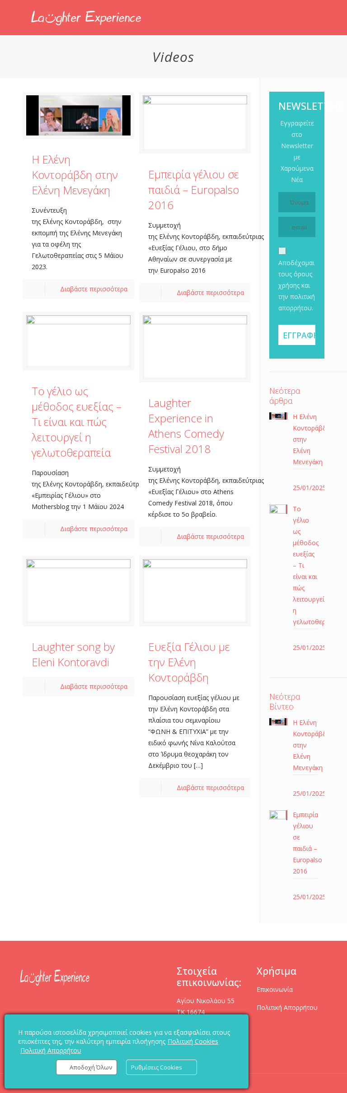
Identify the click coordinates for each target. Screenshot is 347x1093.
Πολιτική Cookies (193, 1041)
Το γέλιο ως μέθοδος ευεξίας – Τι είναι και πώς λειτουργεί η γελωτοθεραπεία (77, 421)
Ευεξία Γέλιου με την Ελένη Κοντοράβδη (189, 662)
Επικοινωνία (275, 989)
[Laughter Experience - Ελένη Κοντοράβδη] (87, 17)
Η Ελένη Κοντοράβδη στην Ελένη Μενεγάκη (75, 174)
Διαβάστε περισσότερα (93, 289)
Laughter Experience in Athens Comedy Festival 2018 (186, 425)
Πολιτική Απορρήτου (287, 1007)
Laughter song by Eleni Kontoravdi (73, 654)
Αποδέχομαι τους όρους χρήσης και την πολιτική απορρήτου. (296, 285)
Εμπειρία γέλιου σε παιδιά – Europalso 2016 (193, 189)
